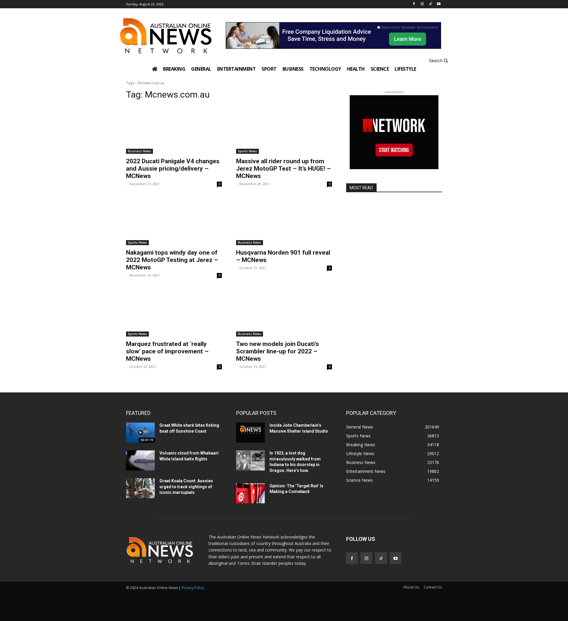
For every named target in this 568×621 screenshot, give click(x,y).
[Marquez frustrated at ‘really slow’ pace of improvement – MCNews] (174, 313)
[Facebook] (414, 4)
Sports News (247, 151)
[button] (439, 60)
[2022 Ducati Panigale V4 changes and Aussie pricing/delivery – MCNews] (174, 130)
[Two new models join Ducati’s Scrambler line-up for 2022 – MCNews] (284, 313)
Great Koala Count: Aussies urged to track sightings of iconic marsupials (186, 486)
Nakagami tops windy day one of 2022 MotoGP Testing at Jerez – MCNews (172, 260)
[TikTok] (430, 4)
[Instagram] (422, 4)
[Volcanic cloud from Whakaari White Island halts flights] (140, 460)
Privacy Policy (193, 587)
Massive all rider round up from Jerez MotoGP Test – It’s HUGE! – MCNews (283, 168)
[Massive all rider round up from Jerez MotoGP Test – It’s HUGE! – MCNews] (284, 130)
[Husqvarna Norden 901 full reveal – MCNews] (284, 221)
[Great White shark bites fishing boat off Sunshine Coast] (140, 433)
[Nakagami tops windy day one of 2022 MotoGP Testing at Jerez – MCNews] (174, 221)
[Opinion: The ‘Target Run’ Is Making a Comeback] (250, 493)
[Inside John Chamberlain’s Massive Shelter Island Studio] (250, 433)
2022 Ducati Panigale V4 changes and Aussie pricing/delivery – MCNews (173, 168)
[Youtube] (438, 4)
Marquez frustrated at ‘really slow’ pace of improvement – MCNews (167, 351)
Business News (139, 151)
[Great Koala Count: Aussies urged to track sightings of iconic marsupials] (140, 488)
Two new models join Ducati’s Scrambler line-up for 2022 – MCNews (277, 351)
